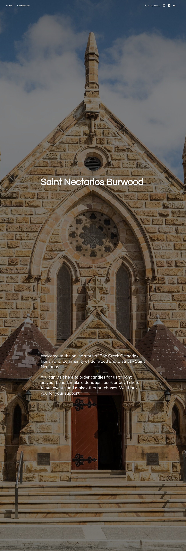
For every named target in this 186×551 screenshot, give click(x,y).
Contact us (23, 5)
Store (9, 5)
